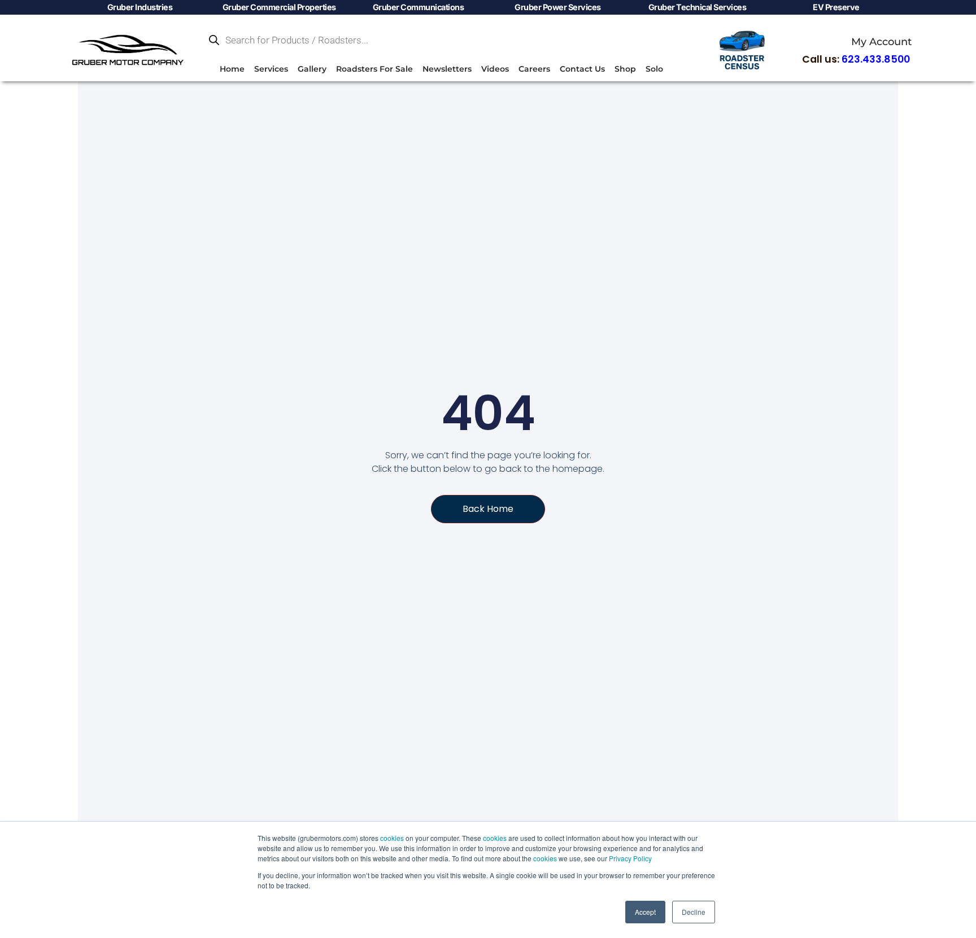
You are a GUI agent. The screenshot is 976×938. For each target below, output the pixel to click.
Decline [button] (693, 912)
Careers (534, 69)
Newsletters (447, 69)
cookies (392, 838)
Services (271, 69)
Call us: (856, 59)
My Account (881, 41)
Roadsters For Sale (374, 69)
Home (232, 69)
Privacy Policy (630, 858)
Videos (495, 69)
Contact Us (582, 69)
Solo (654, 69)
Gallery (312, 69)
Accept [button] (645, 912)
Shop (625, 69)
